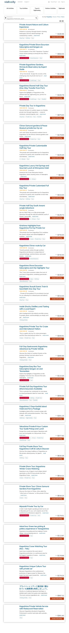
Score (54, 16)
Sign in (63, 2)
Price (58, 16)
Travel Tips (53, 2)
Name (62, 16)
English (27, 2)
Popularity (49, 16)
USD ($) (20, 2)
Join (59, 2)
